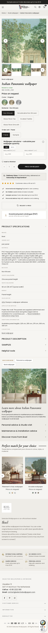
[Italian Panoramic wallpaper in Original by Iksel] (16, 70)
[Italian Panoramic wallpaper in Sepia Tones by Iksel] (36, 70)
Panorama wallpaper (24, 360)
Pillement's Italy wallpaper (12, 487)
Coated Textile (26, 119)
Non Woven (8, 113)
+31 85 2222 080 (15, 589)
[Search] (35, 7)
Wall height (30, 150)
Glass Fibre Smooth (11, 125)
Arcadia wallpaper (35, 487)
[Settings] (39, 7)
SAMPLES (6, 344)
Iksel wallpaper (13, 13)
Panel (5, 135)
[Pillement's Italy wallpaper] (12, 470)
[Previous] (5, 41)
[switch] (43, 629)
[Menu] (3, 7)
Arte (3, 302)
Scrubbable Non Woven (27, 113)
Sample (16, 135)
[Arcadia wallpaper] (35, 470)
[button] (44, 7)
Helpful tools (8, 350)
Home (4, 13)
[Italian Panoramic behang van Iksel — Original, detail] (26, 70)
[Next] (42, 41)
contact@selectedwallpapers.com (21, 592)
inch (12, 147)
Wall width (9, 150)
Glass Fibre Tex (9, 119)
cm (6, 147)
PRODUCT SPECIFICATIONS (15, 226)
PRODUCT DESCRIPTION (14, 338)
